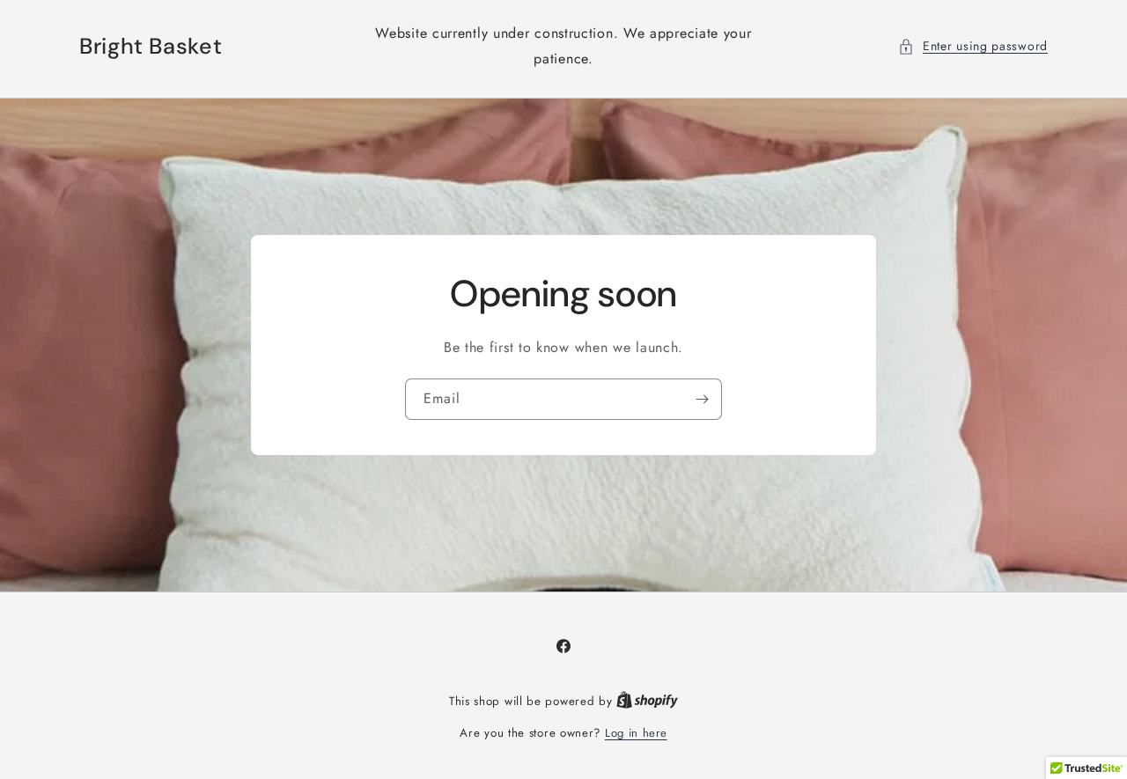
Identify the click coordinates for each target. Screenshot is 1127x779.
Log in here (636, 732)
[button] (973, 46)
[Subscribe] (701, 399)
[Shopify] (647, 701)
